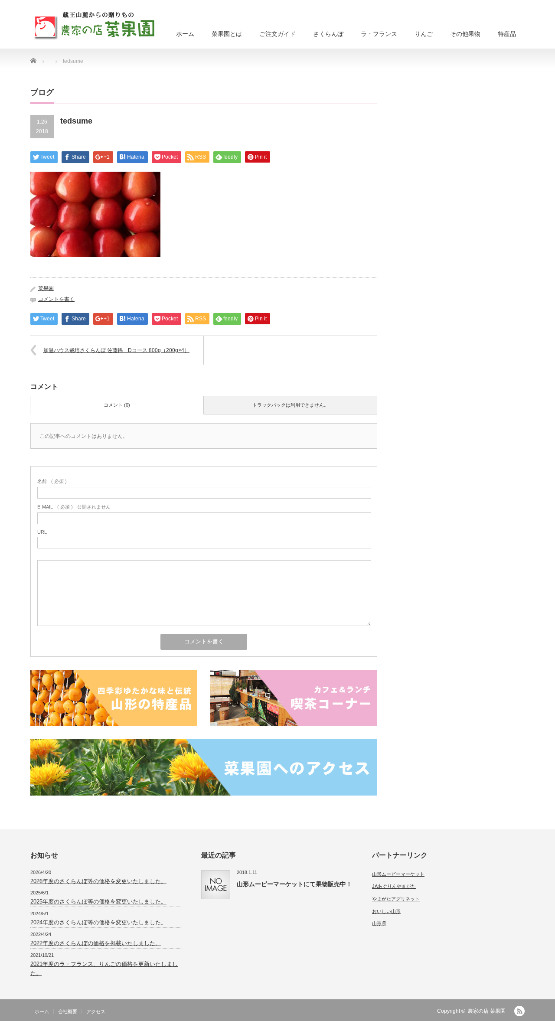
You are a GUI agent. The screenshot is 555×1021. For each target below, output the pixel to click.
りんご (424, 33)
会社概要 (67, 1011)
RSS (519, 1011)
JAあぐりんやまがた (394, 886)
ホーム (185, 33)
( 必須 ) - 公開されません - (75, 506)
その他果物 (465, 33)
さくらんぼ (328, 33)
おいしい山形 (386, 911)
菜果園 (46, 288)
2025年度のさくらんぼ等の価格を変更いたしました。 (98, 901)
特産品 (507, 33)
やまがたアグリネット (396, 898)
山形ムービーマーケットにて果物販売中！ (294, 884)
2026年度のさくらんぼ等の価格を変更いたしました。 (98, 881)
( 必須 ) (52, 481)
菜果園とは (227, 33)
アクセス (95, 1011)
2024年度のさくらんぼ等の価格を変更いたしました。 (98, 922)
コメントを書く (56, 299)
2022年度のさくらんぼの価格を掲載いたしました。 (95, 943)
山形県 (379, 923)
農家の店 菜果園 (487, 1011)
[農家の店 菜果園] (96, 23)
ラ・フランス (379, 33)
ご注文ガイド (277, 33)
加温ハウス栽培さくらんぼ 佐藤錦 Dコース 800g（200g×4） (116, 350)
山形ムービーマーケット (398, 874)
